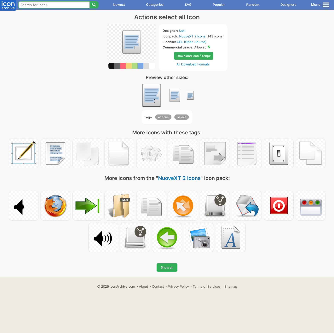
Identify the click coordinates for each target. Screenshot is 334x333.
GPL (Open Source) (191, 42)
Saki (182, 31)
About (143, 286)
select (181, 117)
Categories (155, 5)
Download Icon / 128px (194, 56)
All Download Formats (193, 64)
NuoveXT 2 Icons (192, 36)
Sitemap (230, 286)
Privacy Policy (178, 286)
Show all (167, 267)
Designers (288, 5)
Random (252, 5)
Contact (158, 286)
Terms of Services (207, 286)
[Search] (93, 4)
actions (163, 117)
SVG (188, 5)
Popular (219, 5)
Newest (119, 5)
